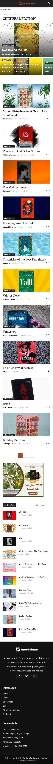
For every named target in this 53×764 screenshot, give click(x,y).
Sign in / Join (5, 9)
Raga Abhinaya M (9, 227)
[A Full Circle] (9, 515)
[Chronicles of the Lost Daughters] (26, 244)
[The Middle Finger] (26, 172)
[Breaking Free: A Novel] (26, 208)
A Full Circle (23, 512)
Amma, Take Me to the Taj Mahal (32, 564)
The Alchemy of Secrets (18, 367)
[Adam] (9, 541)
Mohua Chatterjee (10, 335)
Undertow (9, 331)
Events (6, 697)
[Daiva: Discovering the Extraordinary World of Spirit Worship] (21, 68)
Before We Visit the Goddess (30, 603)
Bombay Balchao (14, 440)
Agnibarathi (7, 71)
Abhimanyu (23, 525)
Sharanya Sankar (9, 444)
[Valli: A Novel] (26, 280)
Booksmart (8, 701)
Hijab (6, 403)
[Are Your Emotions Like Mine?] (9, 580)
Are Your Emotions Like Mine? (31, 577)
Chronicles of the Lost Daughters (24, 259)
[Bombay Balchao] (26, 424)
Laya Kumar (7, 407)
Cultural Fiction (9, 45)
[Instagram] (34, 676)
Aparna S (6, 263)
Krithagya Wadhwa (10, 54)
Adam (21, 538)
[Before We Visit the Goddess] (9, 606)
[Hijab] (26, 388)
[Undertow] (26, 316)
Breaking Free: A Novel (18, 223)
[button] (49, 3)
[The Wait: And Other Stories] (26, 135)
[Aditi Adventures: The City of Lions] (9, 554)
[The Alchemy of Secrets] (26, 352)
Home (5, 15)
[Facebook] (19, 676)
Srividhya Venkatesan (11, 155)
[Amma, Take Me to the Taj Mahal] (9, 567)
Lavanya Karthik (9, 299)
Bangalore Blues (25, 590)
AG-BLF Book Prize (11, 710)
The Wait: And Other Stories (21, 151)
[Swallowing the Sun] (26, 40)
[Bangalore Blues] (9, 593)
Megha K (6, 371)
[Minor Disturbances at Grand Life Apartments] (26, 96)
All (37, 505)
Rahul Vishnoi (8, 119)
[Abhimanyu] (9, 528)
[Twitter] (26, 676)
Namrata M (7, 191)
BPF (4, 706)
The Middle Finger (15, 187)
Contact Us (8, 714)
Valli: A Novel (11, 295)
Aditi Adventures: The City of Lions (33, 551)
